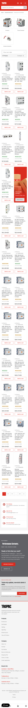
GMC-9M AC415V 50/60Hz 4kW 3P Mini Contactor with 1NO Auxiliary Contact (20, 365)
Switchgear (4, 624)
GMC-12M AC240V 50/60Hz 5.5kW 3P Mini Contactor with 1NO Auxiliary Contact (7, 436)
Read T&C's (20, 199)
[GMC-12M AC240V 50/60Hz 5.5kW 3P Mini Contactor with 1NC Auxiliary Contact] (7, 387)
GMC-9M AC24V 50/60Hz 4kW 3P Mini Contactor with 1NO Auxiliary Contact (7, 329)
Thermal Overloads (20, 30)
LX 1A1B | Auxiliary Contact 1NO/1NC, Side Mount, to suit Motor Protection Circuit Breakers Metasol (20, 150)
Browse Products (8, 564)
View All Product (5, 635)
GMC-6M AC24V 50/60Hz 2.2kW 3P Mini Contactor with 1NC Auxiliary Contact (7, 293)
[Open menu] (25, 3)
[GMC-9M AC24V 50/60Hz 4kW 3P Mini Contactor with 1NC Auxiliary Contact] (20, 316)
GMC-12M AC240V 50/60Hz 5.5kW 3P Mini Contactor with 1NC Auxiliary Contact (7, 400)
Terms (14, 694)
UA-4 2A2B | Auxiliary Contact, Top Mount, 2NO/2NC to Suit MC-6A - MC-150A (20, 114)
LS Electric (4, 73)
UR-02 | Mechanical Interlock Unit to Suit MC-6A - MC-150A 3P (7, 257)
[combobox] (14, 7)
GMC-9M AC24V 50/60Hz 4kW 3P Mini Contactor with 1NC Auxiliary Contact (20, 329)
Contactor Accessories (7, 46)
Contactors (7, 30)
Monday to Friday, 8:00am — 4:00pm (10, 683)
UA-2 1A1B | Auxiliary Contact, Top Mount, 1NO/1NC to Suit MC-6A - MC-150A (20, 79)
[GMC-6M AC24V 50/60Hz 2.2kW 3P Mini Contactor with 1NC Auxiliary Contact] (7, 280)
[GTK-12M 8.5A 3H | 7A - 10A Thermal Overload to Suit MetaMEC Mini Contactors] (20, 423)
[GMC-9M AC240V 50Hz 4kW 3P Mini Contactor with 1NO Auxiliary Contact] (7, 351)
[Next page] (24, 494)
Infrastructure (4, 632)
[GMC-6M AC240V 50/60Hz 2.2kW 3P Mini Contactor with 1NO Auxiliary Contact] (20, 280)
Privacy (14, 697)
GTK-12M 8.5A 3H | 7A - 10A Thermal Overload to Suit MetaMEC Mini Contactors (20, 436)
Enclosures (4, 621)
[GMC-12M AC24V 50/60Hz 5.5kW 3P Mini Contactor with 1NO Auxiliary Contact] (20, 387)
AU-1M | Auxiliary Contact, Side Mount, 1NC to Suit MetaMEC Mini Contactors (7, 222)
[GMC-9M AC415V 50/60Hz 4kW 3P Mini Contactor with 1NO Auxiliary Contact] (20, 351)
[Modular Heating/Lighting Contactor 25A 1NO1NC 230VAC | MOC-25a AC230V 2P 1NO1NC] (20, 458)
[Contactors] (7, 22)
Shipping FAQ (4, 654)
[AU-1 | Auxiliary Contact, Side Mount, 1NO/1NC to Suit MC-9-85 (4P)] (7, 66)
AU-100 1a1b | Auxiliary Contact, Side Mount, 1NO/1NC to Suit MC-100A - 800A (7, 186)
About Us (3, 644)
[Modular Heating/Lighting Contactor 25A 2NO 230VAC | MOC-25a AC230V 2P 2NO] (7, 458)
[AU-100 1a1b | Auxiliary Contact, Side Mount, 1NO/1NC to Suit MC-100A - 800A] (7, 173)
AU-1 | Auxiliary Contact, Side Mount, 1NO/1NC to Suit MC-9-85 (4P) (7, 79)
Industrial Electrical (9, 12)
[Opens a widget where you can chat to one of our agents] (5, 705)
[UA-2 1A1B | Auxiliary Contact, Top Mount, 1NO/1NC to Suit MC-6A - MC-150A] (20, 66)
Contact (3, 646)
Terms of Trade (5, 657)
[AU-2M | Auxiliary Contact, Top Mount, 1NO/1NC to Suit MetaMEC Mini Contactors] (20, 209)
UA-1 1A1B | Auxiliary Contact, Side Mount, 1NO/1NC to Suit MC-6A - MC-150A (7, 113)
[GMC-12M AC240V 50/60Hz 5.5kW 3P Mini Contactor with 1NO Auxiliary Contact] (7, 423)
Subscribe (22, 593)
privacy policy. (18, 596)
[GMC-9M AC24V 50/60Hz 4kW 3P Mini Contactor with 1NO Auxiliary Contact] (7, 316)
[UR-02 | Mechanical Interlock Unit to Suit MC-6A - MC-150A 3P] (7, 244)
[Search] (25, 7)
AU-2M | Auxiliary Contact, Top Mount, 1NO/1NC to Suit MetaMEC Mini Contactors (20, 222)
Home (2, 12)
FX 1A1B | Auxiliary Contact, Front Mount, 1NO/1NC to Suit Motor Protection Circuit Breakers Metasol (7, 150)
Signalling (3, 629)
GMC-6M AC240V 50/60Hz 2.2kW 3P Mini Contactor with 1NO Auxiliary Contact (20, 293)
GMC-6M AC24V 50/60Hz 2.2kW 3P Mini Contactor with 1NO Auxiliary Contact (20, 258)
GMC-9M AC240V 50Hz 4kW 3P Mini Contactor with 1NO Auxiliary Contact (7, 364)
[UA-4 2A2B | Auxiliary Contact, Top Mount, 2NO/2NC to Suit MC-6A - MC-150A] (20, 100)
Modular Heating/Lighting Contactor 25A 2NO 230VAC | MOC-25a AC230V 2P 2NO (7, 472)
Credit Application (5, 660)
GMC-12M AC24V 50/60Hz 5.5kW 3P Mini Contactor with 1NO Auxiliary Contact (20, 400)
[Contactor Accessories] (7, 38)
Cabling (3, 627)
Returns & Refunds (5, 652)
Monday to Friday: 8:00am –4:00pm (9, 678)
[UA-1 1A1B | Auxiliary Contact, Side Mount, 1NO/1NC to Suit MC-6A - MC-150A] (7, 100)
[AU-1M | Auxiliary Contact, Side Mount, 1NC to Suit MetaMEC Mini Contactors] (7, 209)
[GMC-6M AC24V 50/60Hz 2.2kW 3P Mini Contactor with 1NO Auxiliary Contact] (20, 244)
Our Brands (4, 649)
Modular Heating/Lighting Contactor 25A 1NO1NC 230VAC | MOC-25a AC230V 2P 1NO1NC (20, 473)
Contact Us (7, 568)
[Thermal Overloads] (20, 22)
